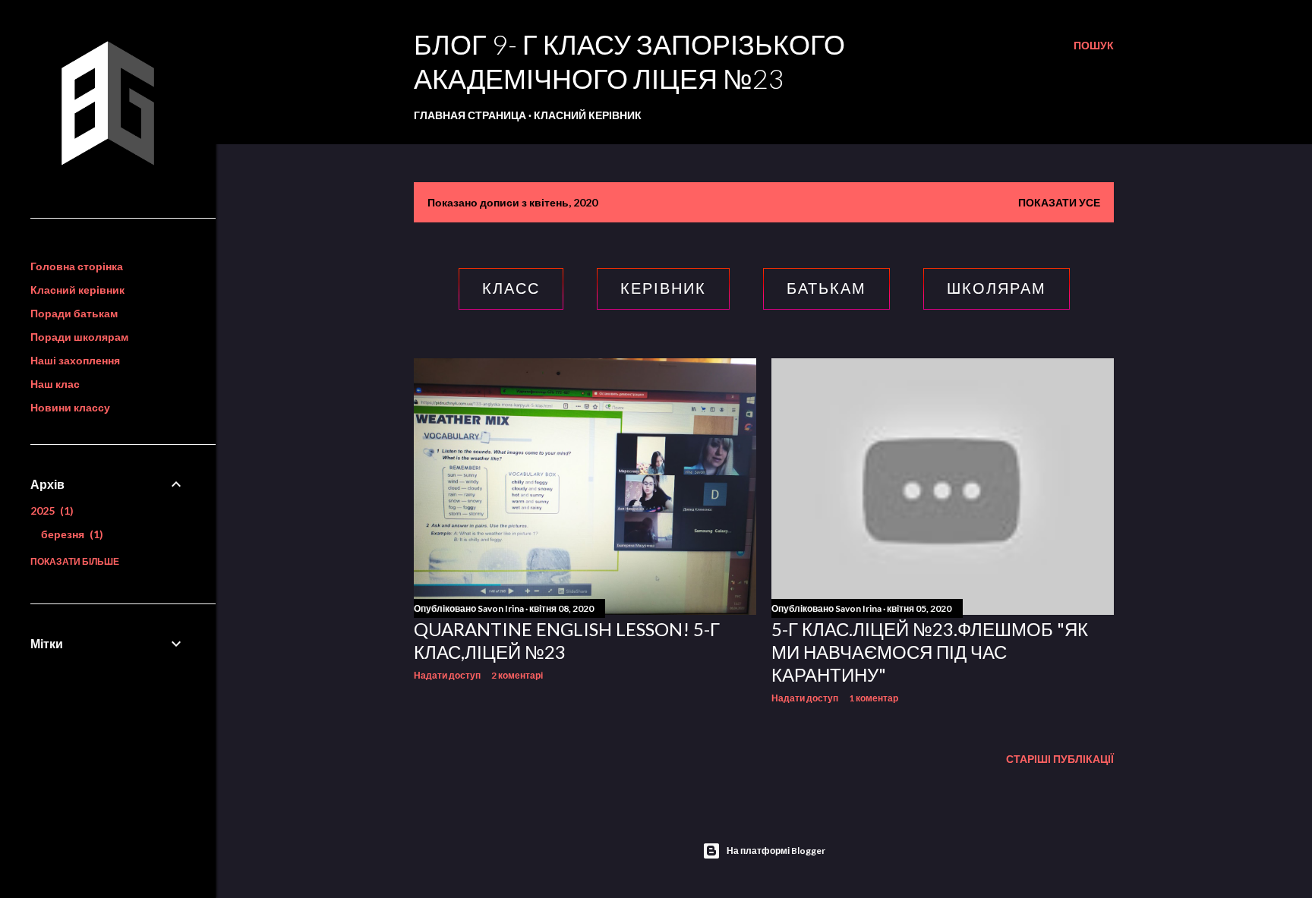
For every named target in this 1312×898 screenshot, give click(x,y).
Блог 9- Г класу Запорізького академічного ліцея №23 (629, 61)
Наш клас (55, 383)
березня (70, 534)
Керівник (663, 288)
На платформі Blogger (776, 850)
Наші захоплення (75, 360)
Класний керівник (588, 115)
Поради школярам (79, 336)
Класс (511, 288)
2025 (50, 510)
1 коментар (873, 698)
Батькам (826, 288)
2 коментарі (517, 675)
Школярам (996, 288)
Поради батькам (74, 313)
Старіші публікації (1060, 758)
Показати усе (1059, 202)
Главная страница (470, 115)
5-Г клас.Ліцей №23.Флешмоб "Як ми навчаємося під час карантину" (929, 651)
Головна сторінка (76, 266)
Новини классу (70, 407)
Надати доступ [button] (447, 675)
